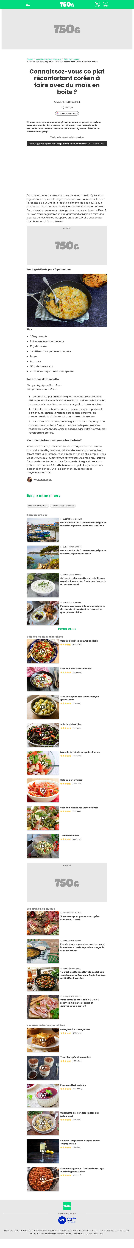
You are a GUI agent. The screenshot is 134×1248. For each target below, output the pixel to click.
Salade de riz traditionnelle (75, 668)
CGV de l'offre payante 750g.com (114, 1231)
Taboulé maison (69, 835)
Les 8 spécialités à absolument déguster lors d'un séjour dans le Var (83, 552)
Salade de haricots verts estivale (79, 807)
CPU (96, 1231)
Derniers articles (67, 629)
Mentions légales (80, 1231)
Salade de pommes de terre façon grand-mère (79, 698)
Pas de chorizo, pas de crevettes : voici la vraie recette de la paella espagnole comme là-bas (82, 947)
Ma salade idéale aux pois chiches (80, 752)
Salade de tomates (71, 779)
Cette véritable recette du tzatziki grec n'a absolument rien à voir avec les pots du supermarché (83, 581)
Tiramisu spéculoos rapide (75, 1057)
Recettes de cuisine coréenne (63, 506)
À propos (8, 1231)
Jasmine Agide (44, 479)
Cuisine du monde (71, 59)
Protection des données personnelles (47, 1233)
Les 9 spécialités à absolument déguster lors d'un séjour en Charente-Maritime (83, 524)
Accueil (30, 59)
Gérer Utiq (98, 1233)
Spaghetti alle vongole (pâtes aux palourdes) (79, 1114)
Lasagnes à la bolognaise (75, 1029)
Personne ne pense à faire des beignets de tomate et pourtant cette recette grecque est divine (82, 609)
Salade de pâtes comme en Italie (79, 640)
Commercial (53, 1231)
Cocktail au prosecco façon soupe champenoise (80, 1142)
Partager (69, 107)
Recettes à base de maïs (37, 506)
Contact (18, 1231)
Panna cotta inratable (73, 1085)
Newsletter (28, 1231)
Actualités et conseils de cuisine (48, 59)
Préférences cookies (83, 1233)
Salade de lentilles (70, 724)
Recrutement (66, 1231)
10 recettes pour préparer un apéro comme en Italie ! (79, 918)
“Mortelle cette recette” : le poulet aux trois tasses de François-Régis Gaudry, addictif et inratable (82, 975)
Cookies (68, 1233)
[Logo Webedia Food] (67, 1220)
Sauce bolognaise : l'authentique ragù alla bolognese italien (82, 1170)
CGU (91, 1231)
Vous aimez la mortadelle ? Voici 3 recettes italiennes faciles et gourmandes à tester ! (79, 1002)
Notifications (40, 1231)
